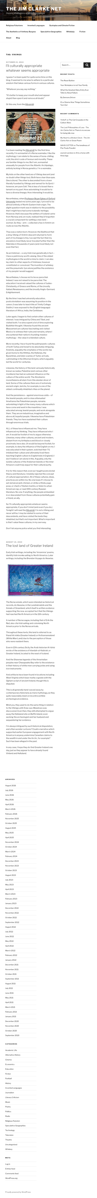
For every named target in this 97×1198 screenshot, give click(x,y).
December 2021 (11, 965)
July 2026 (9, 790)
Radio (7, 1116)
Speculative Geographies (51, 32)
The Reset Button (67, 80)
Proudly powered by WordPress (18, 1192)
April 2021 (9, 1002)
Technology (10, 1130)
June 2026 (9, 795)
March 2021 (10, 1007)
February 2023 (11, 899)
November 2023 (12, 866)
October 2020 (11, 1031)
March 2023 (10, 894)
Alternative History (12, 1055)
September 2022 (12, 922)
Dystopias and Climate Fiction (62, 25)
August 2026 (10, 785)
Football (8, 1078)
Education (9, 1069)
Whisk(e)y (70, 32)
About (8, 38)
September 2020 (12, 1035)
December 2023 (12, 861)
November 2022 (12, 913)
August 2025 (10, 828)
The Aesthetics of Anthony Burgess (21, 32)
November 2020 (12, 1026)
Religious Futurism (12, 1121)
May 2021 (9, 998)
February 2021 (11, 1012)
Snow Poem (77, 140)
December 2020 (12, 1021)
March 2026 (10, 809)
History (8, 1083)
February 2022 (11, 955)
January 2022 (10, 960)
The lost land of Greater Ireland (29, 546)
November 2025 (12, 818)
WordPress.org (11, 1178)
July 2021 (9, 988)
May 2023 (9, 884)
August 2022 (10, 927)
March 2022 (10, 950)
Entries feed (10, 1169)
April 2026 (9, 804)
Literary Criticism (12, 1097)
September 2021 (12, 979)
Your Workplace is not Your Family (74, 85)
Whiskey (8, 1149)
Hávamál (29, 104)
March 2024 (10, 851)
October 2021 (11, 974)
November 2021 (12, 969)
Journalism (9, 1092)
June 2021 (9, 993)
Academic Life (11, 1050)
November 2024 (12, 842)
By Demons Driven (67, 97)
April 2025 (9, 837)
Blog (18, 38)
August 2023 (10, 875)
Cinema (8, 1060)
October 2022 (11, 917)
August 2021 (10, 983)
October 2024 (11, 847)
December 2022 (12, 908)
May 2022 (9, 941)
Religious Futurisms (14, 25)
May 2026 (9, 800)
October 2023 (11, 870)
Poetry (8, 1107)
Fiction (82, 32)
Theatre (8, 1140)
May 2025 (9, 833)
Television (9, 1135)
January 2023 (10, 903)
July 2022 (9, 932)
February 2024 (11, 856)
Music (7, 1102)
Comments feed (11, 1173)
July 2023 (9, 880)
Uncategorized (11, 1144)
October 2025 (11, 823)
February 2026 (11, 814)
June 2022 (9, 936)
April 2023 (9, 889)
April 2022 (9, 946)
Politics (8, 1111)
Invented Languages (36, 25)
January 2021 (10, 1016)
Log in (7, 1164)
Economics (9, 1064)
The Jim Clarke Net (34, 9)
